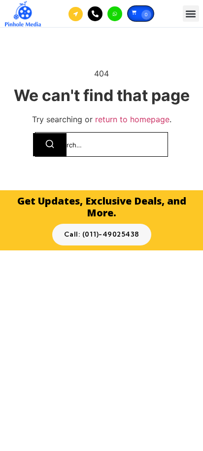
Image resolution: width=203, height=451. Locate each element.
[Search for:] (101, 144)
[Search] (50, 144)
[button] (191, 13)
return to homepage (132, 119)
